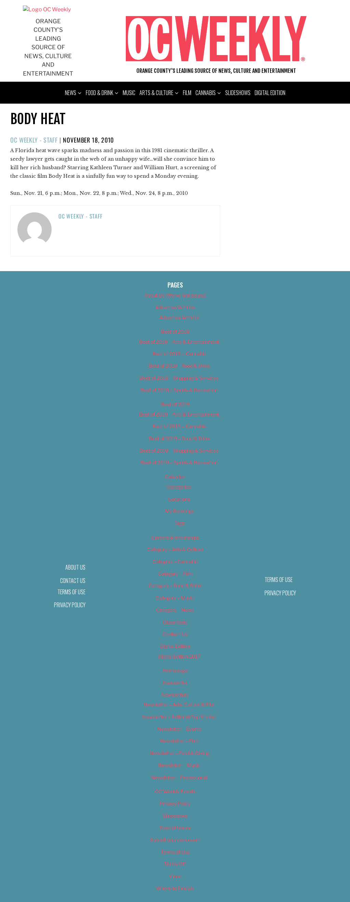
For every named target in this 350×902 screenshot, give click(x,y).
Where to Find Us (175, 888)
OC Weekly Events (175, 791)
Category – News (175, 610)
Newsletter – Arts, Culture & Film (179, 704)
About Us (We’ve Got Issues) (175, 295)
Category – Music (175, 598)
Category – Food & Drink (175, 585)
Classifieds (175, 622)
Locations (179, 499)
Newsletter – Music (179, 765)
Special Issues (175, 828)
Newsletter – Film (179, 741)
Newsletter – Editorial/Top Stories (179, 717)
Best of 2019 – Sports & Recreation (179, 462)
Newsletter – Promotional (179, 777)
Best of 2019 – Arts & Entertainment (179, 414)
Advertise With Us (175, 307)
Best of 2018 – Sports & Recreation (179, 390)
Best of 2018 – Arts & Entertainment (179, 342)
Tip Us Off (175, 864)
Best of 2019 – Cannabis (179, 426)
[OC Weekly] (47, 9)
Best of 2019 (175, 404)
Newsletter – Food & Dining (179, 753)
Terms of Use (71, 592)
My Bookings (179, 511)
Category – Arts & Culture (175, 549)
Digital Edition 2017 (179, 656)
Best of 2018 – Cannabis (179, 354)
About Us (75, 567)
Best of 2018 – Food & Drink (179, 366)
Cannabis (206, 93)
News (70, 93)
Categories (179, 487)
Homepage (175, 670)
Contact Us (175, 634)
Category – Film (175, 573)
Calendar (175, 477)
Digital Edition (270, 93)
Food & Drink (99, 93)
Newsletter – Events (179, 729)
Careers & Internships (175, 537)
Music (129, 93)
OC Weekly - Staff (34, 139)
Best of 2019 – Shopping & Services (179, 450)
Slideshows (238, 93)
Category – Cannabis (175, 562)
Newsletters (175, 695)
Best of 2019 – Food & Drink (179, 438)
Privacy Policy (69, 605)
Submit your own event (175, 840)
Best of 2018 (175, 331)
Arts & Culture (156, 93)
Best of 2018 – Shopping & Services (179, 378)
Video (175, 876)
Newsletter (175, 683)
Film (187, 93)
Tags (179, 523)
